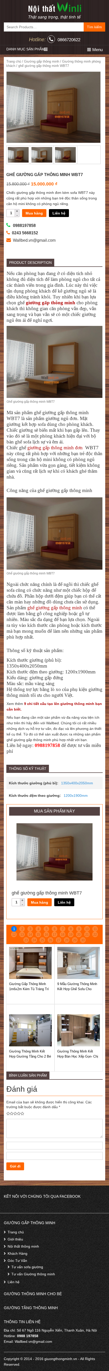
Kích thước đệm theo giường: (35, 795)
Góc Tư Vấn (17, 1261)
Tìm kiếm (94, 27)
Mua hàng (34, 213)
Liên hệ (58, 213)
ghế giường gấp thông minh (54, 607)
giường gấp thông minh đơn (55, 447)
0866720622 (69, 39)
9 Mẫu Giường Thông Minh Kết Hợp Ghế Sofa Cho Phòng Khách (77, 989)
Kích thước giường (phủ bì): (33, 783)
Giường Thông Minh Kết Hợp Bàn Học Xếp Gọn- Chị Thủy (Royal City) (77, 1056)
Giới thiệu (15, 1239)
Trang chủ (13, 61)
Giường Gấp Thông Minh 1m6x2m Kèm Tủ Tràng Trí (29, 986)
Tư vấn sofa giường (27, 1267)
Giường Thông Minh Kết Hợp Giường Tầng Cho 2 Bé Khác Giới (30, 1056)
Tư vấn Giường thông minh (33, 1274)
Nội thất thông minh (23, 1246)
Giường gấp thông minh (41, 61)
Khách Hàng (17, 1253)
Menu (97, 49)
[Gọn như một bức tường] (54, 11)
